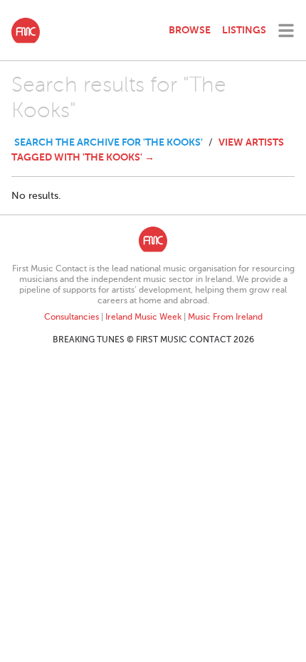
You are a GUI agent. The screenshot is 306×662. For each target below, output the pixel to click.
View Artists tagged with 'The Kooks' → (147, 149)
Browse (190, 30)
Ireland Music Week (143, 317)
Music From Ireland (225, 317)
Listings (244, 30)
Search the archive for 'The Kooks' (108, 142)
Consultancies (71, 317)
